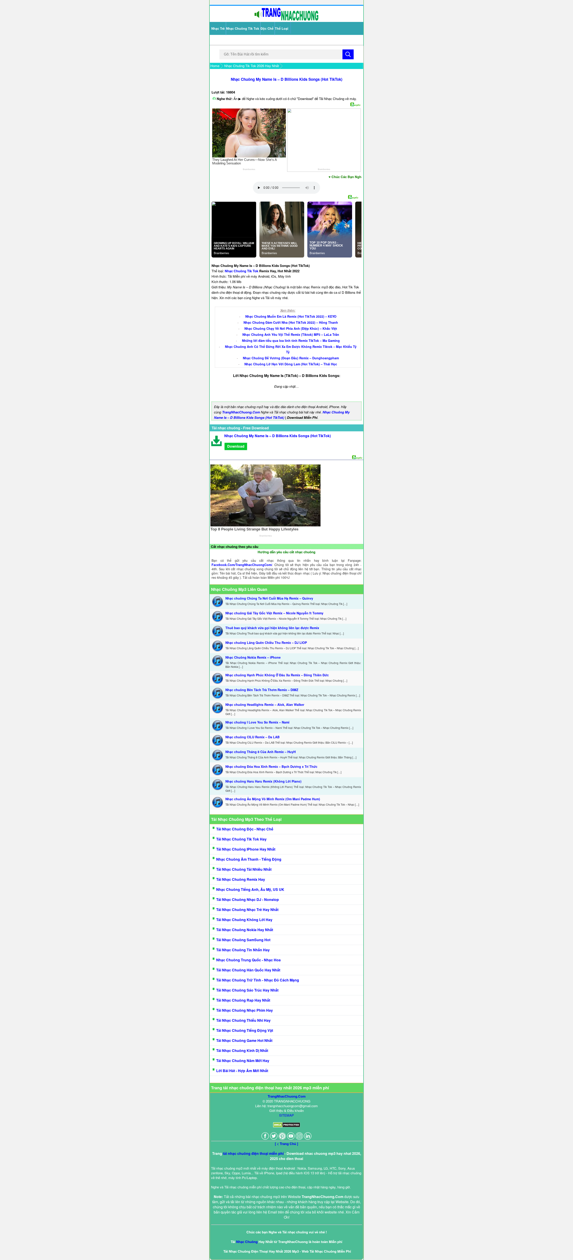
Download (235, 446)
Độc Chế (267, 28)
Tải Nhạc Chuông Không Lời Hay (244, 919)
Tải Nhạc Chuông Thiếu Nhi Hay (243, 1020)
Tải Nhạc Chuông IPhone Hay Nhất (245, 849)
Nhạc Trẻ (218, 28)
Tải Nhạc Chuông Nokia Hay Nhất (244, 929)
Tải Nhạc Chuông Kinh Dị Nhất (242, 1050)
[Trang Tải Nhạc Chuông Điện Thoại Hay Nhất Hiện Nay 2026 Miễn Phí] (286, 19)
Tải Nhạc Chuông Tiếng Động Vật (244, 1030)
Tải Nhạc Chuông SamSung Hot (243, 939)
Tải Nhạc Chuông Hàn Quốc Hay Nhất (248, 970)
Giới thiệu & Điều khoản (286, 1110)
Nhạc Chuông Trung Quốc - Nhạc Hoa (248, 959)
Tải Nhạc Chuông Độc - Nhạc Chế (244, 829)
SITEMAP (286, 1115)
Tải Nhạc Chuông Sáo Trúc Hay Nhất (247, 990)
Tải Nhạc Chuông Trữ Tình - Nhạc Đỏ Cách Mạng (257, 980)
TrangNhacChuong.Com (241, 412)
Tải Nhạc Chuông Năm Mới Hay (242, 1060)
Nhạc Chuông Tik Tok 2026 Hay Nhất (251, 65)
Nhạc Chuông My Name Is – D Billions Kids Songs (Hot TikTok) (286, 79)
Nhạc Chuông (247, 1241)
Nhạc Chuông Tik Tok (242, 28)
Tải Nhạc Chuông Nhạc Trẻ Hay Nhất (247, 909)
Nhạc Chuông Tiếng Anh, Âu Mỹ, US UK (250, 889)
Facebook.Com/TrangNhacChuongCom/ (242, 564)
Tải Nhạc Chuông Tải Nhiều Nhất (244, 869)
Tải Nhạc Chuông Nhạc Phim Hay (244, 1010)
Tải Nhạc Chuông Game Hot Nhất (244, 1040)
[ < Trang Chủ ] (286, 1143)
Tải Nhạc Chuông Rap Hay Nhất (243, 1000)
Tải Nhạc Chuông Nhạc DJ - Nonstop (247, 899)
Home (214, 65)
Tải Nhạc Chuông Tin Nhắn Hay (243, 949)
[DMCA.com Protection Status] (286, 1126)
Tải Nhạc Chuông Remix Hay (240, 879)
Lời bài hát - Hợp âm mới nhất (242, 1070)
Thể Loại (281, 28)
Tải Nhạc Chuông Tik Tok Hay (241, 839)
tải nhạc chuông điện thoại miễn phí (253, 1153)
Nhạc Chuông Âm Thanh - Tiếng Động (248, 859)
